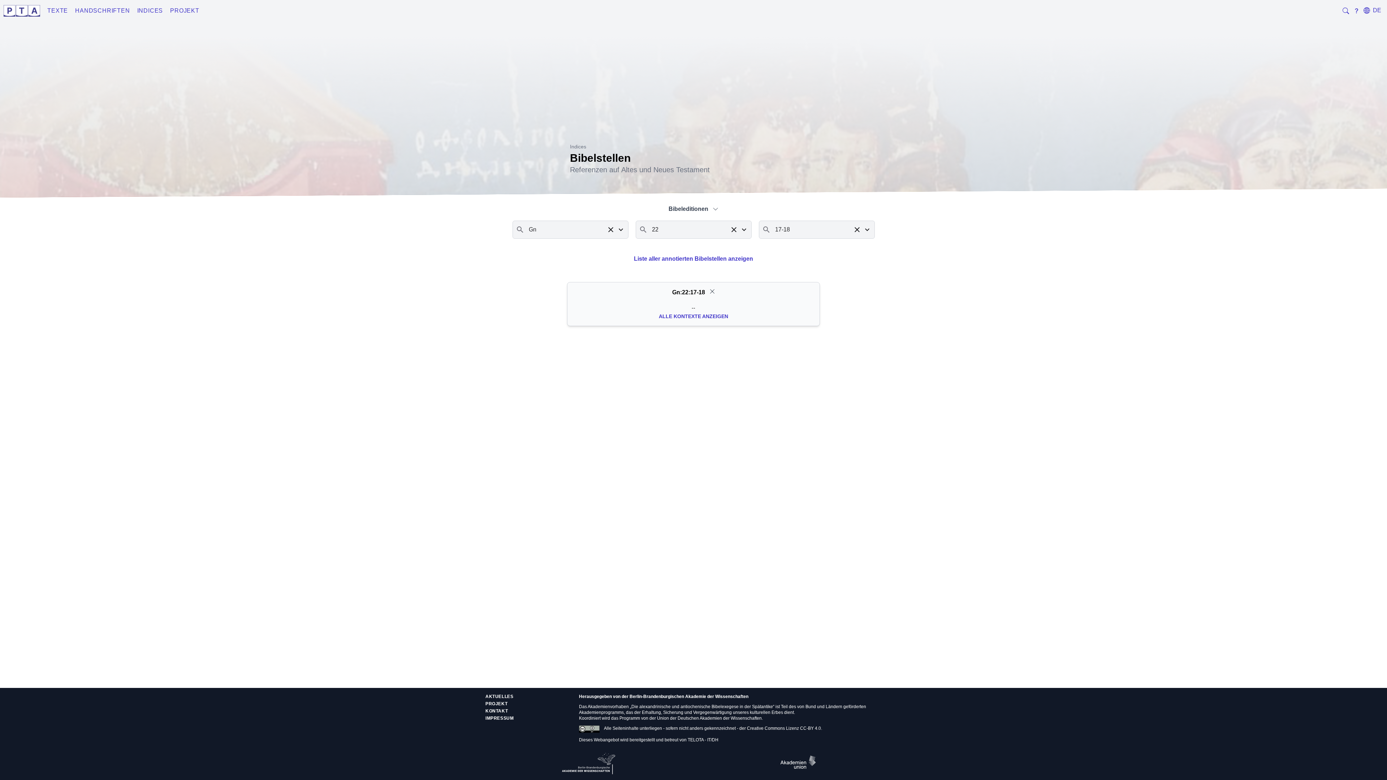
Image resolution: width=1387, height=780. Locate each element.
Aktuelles (499, 696)
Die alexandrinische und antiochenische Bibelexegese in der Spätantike (702, 706)
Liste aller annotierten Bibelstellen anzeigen (693, 259)
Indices (150, 11)
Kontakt (496, 711)
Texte (57, 11)
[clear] (712, 291)
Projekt (184, 11)
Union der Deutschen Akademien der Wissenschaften (709, 718)
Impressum (499, 718)
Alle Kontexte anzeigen (693, 316)
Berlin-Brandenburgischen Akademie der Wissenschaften (689, 696)
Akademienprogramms (601, 712)
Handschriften (102, 11)
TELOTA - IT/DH (703, 739)
